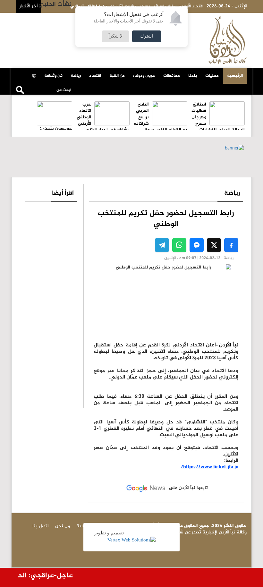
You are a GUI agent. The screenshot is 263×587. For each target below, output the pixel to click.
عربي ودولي (144, 75)
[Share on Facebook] (231, 245)
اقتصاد (95, 75)
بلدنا (192, 75)
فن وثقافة (53, 75)
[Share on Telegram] (162, 245)
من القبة (117, 75)
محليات (212, 75)
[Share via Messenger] (197, 245)
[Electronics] (36, 72)
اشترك (146, 36)
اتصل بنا (52, 19)
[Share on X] (214, 245)
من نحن (31, 19)
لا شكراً (115, 36)
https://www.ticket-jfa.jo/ (209, 467)
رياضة (76, 75)
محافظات (171, 75)
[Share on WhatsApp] (179, 245)
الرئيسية (235, 75)
